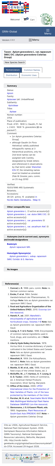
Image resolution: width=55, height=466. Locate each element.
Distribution (11, 75)
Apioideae (13, 105)
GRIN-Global (9, 31)
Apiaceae (11, 99)
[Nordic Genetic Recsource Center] (15, 7)
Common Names (32, 70)
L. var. (24, 220)
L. (17, 211)
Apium (10, 93)
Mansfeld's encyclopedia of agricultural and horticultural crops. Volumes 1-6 (26, 318)
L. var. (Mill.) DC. (27, 214)
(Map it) (36, 200)
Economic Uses (29, 75)
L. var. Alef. (27, 226)
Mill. (20, 247)
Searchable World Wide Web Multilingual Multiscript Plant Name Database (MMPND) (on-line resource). (31, 401)
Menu (35, 39)
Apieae (13, 111)
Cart (31, 19)
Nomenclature (13, 70)
